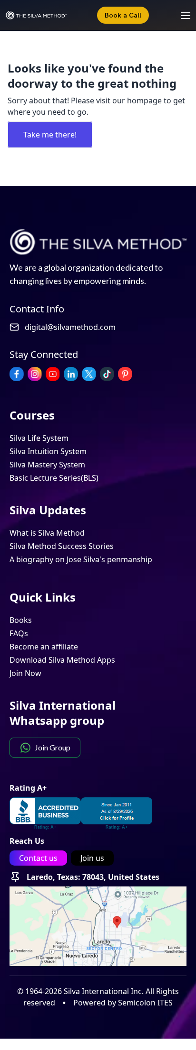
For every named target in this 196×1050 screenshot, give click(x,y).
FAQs (19, 633)
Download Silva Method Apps (62, 660)
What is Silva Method (47, 533)
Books (21, 620)
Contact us (38, 858)
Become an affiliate (44, 646)
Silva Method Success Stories (62, 546)
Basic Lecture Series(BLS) (54, 478)
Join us (92, 858)
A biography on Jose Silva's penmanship (81, 559)
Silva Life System (39, 438)
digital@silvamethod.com (70, 327)
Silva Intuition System (48, 451)
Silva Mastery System (47, 464)
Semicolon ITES (145, 1002)
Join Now (25, 673)
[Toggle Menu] (180, 15)
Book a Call (123, 15)
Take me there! (50, 134)
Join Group (52, 747)
